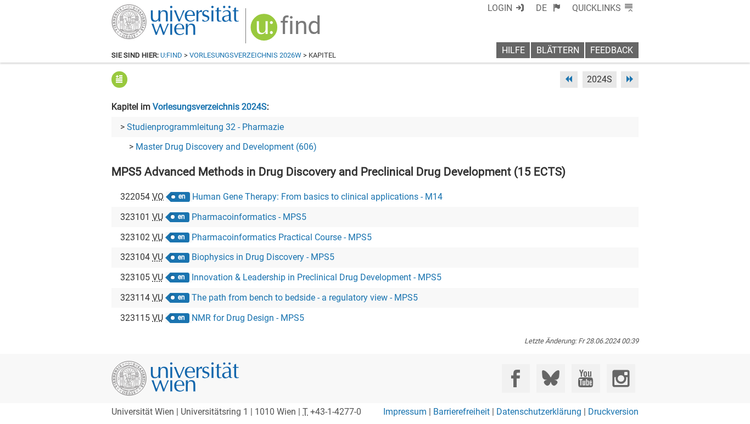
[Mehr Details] (119, 79)
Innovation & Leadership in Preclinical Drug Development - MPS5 (316, 277)
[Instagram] (621, 378)
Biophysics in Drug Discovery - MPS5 (263, 257)
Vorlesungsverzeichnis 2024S (210, 106)
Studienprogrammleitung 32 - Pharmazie (205, 127)
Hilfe (513, 50)
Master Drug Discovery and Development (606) (226, 147)
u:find (171, 55)
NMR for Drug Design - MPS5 (248, 318)
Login (500, 8)
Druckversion (613, 411)
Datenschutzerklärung (538, 411)
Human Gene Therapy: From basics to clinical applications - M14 (317, 196)
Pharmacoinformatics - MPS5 (249, 217)
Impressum (405, 411)
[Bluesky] (550, 378)
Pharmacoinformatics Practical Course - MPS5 (282, 237)
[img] (287, 31)
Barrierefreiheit (461, 411)
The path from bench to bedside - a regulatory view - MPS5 (305, 297)
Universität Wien (149, 9)
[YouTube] (586, 378)
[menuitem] (548, 8)
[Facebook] (516, 378)
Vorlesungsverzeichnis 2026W (245, 55)
